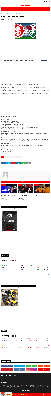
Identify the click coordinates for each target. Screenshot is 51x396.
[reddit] (44, 366)
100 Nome (4, 19)
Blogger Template (9, 394)
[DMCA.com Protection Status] (26, 390)
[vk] (19, 369)
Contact (48, 394)
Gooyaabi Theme (23, 394)
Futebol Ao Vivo (10, 13)
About (44, 394)
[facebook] (42, 1)
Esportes (7, 157)
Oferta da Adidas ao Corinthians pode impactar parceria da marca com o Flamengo (24, 196)
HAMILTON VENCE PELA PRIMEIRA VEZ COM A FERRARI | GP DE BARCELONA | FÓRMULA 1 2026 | (8, 196)
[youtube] (44, 369)
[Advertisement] (25, 48)
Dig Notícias (25, 5)
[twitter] (44, 1)
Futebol (11, 157)
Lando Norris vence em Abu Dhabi (40, 195)
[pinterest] (49, 1)
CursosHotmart (4, 378)
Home (41, 394)
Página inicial (3, 13)
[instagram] (47, 1)
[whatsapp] (31, 366)
